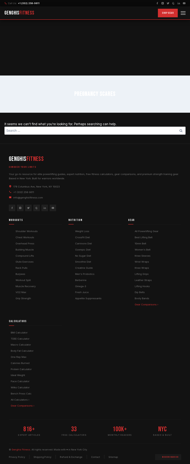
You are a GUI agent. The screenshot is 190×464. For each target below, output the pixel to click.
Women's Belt (142, 249)
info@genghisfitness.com (28, 197)
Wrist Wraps (142, 261)
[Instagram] (162, 3)
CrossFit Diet (82, 237)
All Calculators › (20, 399)
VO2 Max (21, 292)
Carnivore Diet (83, 243)
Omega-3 (80, 286)
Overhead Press (25, 243)
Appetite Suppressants (88, 298)
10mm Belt (140, 243)
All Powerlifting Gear (146, 231)
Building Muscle (25, 249)
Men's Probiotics (84, 273)
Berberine (80, 280)
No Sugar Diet (83, 255)
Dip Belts (140, 292)
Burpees (20, 273)
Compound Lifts (25, 255)
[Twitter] (168, 3)
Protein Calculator (21, 369)
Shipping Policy (42, 457)
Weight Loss (82, 231)
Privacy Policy (17, 457)
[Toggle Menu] (183, 13)
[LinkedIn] (178, 3)
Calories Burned (20, 363)
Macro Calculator (21, 344)
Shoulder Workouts (27, 231)
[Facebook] (157, 3)
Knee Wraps (142, 267)
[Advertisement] (95, 48)
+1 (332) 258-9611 (28, 3)
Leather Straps (143, 280)
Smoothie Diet (83, 261)
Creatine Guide (84, 267)
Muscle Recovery (26, 286)
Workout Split (23, 280)
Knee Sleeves (142, 255)
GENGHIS (19, 13)
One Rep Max (18, 356)
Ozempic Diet (83, 249)
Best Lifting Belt (144, 237)
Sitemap (113, 457)
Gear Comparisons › (146, 304)
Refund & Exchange (71, 457)
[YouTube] (184, 3)
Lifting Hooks (142, 286)
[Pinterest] (173, 3)
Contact (95, 457)
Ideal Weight (18, 375)
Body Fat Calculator (22, 350)
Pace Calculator (20, 381)
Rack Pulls (21, 267)
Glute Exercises (25, 261)
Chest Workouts (25, 237)
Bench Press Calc (21, 393)
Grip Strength (23, 298)
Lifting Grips (142, 273)
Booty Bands (142, 298)
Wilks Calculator (20, 387)
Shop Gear (168, 13)
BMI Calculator (19, 332)
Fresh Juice (82, 292)
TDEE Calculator (20, 338)
